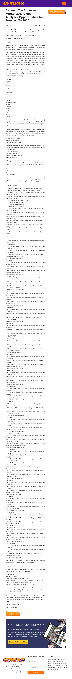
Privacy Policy (16, 671)
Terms (8, 671)
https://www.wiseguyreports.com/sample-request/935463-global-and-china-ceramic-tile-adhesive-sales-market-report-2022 (25, 124)
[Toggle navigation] (64, 3)
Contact (18, 673)
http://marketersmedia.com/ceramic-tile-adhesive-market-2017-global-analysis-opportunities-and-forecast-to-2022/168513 (25, 590)
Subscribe (36, 672)
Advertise (10, 673)
